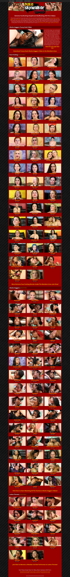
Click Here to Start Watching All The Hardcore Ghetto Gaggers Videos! (35, 491)
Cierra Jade (35, 266)
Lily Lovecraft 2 (35, 160)
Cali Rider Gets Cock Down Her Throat (43, 571)
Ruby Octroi (52, 213)
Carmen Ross (35, 560)
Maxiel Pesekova (35, 533)
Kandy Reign (53, 547)
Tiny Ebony (52, 433)
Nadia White (17, 213)
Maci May (35, 173)
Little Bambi (53, 473)
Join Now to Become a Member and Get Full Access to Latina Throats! (35, 564)
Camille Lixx (35, 520)
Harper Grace (17, 240)
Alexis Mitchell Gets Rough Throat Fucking (27, 571)
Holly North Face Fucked (45, 572)
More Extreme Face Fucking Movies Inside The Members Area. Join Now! (35, 284)
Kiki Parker (35, 147)
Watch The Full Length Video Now (52, 47)
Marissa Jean (17, 107)
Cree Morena (17, 393)
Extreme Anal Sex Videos (24, 572)
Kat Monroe (35, 67)
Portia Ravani (35, 459)
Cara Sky (35, 547)
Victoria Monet (52, 173)
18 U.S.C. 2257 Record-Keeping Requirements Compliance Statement (35, 575)
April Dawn (35, 200)
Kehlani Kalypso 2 (53, 120)
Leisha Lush (17, 313)
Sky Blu (35, 340)
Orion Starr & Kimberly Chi (17, 266)
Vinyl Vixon (52, 187)
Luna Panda (52, 147)
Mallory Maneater (53, 67)
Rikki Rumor (53, 520)
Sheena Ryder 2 (17, 520)
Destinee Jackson (35, 380)
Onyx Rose (52, 533)
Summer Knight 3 (53, 406)
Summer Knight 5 (53, 353)
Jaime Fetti (17, 446)
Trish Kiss (17, 94)
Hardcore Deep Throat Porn (35, 572)
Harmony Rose (17, 380)
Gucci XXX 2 (17, 327)
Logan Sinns (52, 266)
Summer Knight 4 (17, 366)
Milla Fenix (52, 240)
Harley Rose (17, 133)
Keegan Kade (35, 107)
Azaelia (35, 433)
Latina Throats (27, 1)
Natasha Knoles (17, 226)
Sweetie (53, 459)
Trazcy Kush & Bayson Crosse (35, 366)
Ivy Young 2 (35, 327)
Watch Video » (35, 95)
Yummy (35, 486)
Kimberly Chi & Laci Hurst (53, 226)
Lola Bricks (17, 406)
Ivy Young (53, 327)
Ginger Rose (52, 200)
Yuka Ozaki (17, 279)
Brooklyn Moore (35, 133)
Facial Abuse (11, 1)
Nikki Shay (17, 560)
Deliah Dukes (35, 226)
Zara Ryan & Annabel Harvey (52, 160)
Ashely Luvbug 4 (35, 300)
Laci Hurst (52, 253)
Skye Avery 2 (35, 187)
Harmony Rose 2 (17, 340)
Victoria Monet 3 (35, 80)
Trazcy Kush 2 (35, 420)
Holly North (35, 279)
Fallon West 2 (17, 120)
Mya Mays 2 (17, 353)
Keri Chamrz (17, 473)
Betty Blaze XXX (35, 240)
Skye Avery (17, 200)
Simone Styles (53, 380)
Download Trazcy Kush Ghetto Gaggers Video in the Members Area (35, 51)
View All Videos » (22, 54)
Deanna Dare (17, 533)
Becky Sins (35, 94)
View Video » (17, 68)
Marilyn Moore (17, 160)
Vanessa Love (53, 507)
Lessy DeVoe (35, 353)
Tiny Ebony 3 (35, 393)
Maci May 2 (35, 120)
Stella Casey (17, 67)
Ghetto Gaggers (19, 1)
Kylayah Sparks (52, 313)
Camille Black (17, 253)
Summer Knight (35, 446)
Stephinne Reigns (53, 393)
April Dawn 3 (53, 80)
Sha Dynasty (53, 300)
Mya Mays (52, 366)
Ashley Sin (52, 340)
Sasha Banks (17, 486)
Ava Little (17, 147)
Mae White (35, 507)
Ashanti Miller (17, 300)
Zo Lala (35, 313)
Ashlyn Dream (35, 473)
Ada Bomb (17, 80)
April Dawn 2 (17, 187)
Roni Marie (52, 94)
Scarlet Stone (35, 213)
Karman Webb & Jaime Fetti (52, 446)
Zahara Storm (53, 486)
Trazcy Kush (52, 420)
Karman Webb (17, 420)
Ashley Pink (17, 459)
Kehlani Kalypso (52, 133)
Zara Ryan (17, 173)
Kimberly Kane (52, 107)
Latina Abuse (18, 19)
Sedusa (17, 547)
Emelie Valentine (17, 507)
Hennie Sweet (35, 406)
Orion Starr (34, 253)
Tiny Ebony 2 (17, 433)
